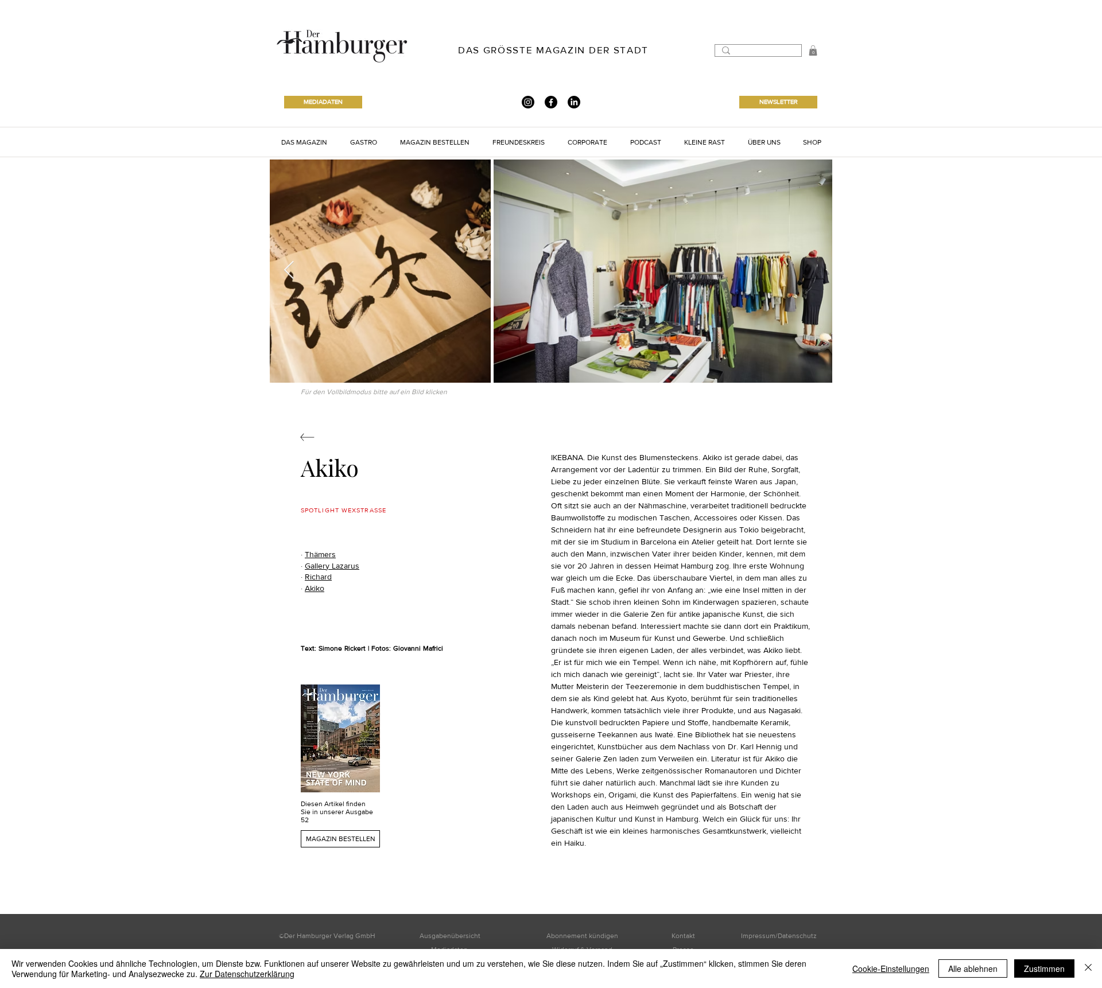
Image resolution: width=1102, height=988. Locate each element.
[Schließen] (1088, 968)
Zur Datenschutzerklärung (247, 973)
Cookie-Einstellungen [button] (890, 968)
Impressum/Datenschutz (779, 936)
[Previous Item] (288, 271)
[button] (813, 50)
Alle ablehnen (973, 968)
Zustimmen (1044, 968)
